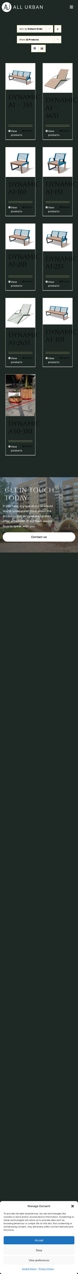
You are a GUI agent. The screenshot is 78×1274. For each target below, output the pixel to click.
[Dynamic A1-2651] (20, 313)
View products (15, 132)
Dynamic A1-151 (61, 188)
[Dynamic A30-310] (20, 395)
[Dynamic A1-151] (57, 162)
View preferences (39, 1260)
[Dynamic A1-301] (57, 311)
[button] (72, 1206)
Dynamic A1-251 (61, 262)
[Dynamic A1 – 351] (20, 76)
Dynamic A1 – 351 (24, 101)
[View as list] (42, 48)
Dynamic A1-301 (61, 335)
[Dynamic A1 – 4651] (57, 78)
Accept (39, 1240)
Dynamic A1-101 (24, 188)
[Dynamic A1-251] (57, 237)
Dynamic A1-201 (24, 260)
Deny (39, 1250)
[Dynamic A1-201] (20, 236)
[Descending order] (57, 29)
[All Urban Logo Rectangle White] (22, 3)
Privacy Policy (46, 1268)
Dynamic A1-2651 (24, 338)
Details (28, 130)
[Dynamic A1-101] (20, 162)
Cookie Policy (29, 1268)
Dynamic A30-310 (24, 427)
